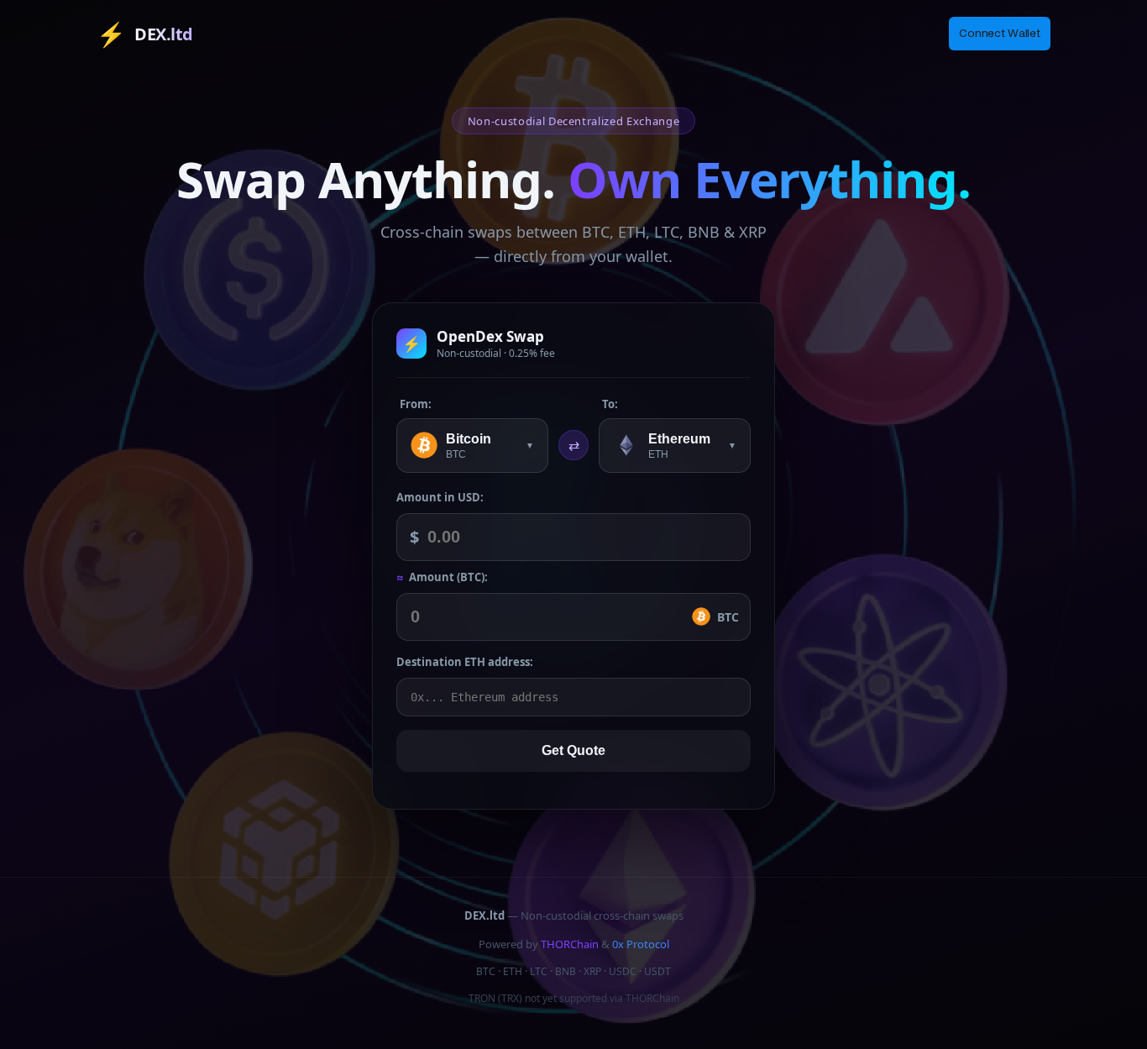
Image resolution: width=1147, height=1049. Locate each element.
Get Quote (573, 750)
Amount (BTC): (442, 577)
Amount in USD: (440, 497)
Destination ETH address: (464, 661)
